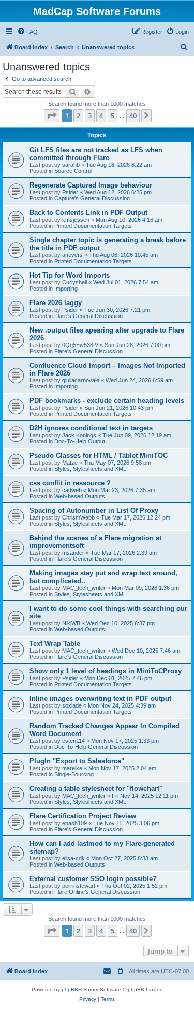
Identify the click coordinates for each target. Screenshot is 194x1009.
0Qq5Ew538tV (80, 345)
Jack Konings (79, 435)
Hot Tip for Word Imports (69, 275)
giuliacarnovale (80, 380)
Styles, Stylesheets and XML (90, 469)
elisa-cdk (73, 858)
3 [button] (90, 115)
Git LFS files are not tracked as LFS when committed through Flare (95, 154)
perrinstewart (78, 886)
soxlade (72, 705)
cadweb (72, 490)
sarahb (71, 165)
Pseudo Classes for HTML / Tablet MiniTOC (98, 455)
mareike (72, 768)
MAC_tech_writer (84, 588)
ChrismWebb (78, 517)
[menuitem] (27, 31)
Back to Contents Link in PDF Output (88, 213)
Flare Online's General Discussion (97, 892)
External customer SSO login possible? (93, 879)
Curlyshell (74, 282)
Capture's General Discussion (92, 198)
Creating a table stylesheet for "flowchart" (95, 788)
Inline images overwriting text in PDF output (100, 698)
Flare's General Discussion (88, 316)
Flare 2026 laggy (55, 303)
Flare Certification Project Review (82, 816)
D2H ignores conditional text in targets (91, 428)
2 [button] (78, 115)
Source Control (73, 171)
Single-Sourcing (74, 774)
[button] (51, 115)
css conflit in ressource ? (70, 483)
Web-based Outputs (79, 496)
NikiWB (71, 623)
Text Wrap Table (54, 643)
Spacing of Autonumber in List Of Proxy (93, 510)
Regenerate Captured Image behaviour (90, 185)
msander (73, 553)
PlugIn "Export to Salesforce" (76, 761)
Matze (70, 462)
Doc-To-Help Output (79, 441)
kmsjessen (75, 220)
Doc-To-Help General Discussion (96, 747)
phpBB (70, 989)
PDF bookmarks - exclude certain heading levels (106, 401)
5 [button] (112, 115)
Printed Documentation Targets (93, 226)
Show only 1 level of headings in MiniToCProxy (105, 671)
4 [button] (101, 115)
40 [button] (133, 115)
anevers (72, 255)
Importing (66, 288)
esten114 (73, 741)
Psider (70, 192)
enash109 (74, 823)
